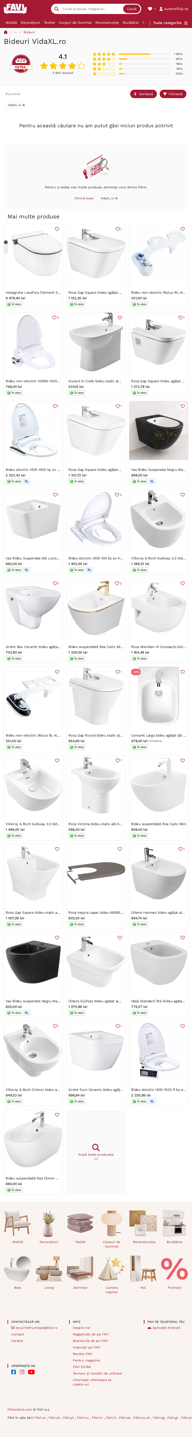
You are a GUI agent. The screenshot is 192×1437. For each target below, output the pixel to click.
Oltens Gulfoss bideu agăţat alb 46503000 (103, 1001)
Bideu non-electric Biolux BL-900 (159, 292)
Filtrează (176, 94)
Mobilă (11, 23)
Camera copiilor (112, 1290)
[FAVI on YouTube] (31, 1372)
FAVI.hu (83, 1418)
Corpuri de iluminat (75, 23)
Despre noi (81, 1328)
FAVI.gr (173, 1418)
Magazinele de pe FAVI (91, 1334)
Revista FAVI (82, 1354)
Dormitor (80, 1287)
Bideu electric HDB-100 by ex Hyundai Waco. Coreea (111, 558)
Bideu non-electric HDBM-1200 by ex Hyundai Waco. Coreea (55, 381)
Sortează (146, 94)
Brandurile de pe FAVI (90, 1341)
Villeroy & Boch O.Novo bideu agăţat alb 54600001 (47, 1090)
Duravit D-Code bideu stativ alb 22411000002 (105, 381)
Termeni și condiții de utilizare (97, 1373)
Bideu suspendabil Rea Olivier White (35, 1178)
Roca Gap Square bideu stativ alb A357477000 (43, 912)
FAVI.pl (69, 1418)
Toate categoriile (167, 23)
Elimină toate (84, 198)
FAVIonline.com (19, 1409)
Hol (143, 1287)
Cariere (17, 1341)
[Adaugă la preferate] (57, 229)
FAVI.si (186, 1418)
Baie (17, 1287)
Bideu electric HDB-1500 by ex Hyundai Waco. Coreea (50, 470)
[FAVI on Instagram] (22, 1372)
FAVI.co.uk (142, 1418)
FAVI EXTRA (82, 1367)
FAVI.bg (159, 1418)
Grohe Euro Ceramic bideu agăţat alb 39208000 (107, 1090)
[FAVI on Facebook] (13, 1372)
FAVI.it (111, 1418)
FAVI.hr (98, 1418)
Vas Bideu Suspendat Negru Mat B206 (37, 1001)
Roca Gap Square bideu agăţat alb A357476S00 (106, 470)
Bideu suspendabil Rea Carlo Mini (158, 824)
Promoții (174, 1287)
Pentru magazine (86, 1360)
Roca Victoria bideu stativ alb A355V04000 (103, 824)
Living (49, 1287)
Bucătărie (131, 23)
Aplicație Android (166, 1328)
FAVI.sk (55, 1418)
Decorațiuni (30, 23)
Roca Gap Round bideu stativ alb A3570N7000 (106, 735)
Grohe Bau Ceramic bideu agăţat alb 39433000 (44, 647)
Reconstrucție (107, 23)
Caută (132, 9)
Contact (17, 1334)
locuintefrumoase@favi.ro (36, 1328)
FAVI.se (125, 1418)
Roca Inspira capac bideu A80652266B (99, 912)
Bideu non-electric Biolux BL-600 (33, 735)
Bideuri (29, 32)
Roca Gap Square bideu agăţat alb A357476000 (106, 292)
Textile (49, 23)
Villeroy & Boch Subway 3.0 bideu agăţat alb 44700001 (50, 824)
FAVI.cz (40, 1418)
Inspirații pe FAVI (86, 1347)
